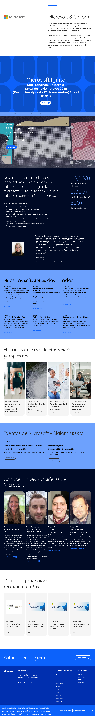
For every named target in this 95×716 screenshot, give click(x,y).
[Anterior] (87, 357)
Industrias (31, 4)
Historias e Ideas (34, 114)
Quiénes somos (52, 4)
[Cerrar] (92, 710)
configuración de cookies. (45, 714)
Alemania (58, 674)
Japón (57, 689)
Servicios (22, 4)
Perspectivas (41, 4)
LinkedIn (80, 674)
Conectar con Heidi (9, 556)
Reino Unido (59, 701)
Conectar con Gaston (54, 550)
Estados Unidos (60, 683)
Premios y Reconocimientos (67, 114)
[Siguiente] (90, 357)
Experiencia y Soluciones (14, 114)
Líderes (49, 114)
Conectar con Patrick (32, 561)
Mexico (58, 692)
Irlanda (58, 686)
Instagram (81, 682)
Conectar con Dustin (76, 548)
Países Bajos (59, 695)
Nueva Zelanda (60, 698)
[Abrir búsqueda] (85, 4)
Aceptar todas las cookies (79, 710)
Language (89, 4)
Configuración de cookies (65, 710)
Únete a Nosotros (65, 4)
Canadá (58, 680)
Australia (58, 677)
